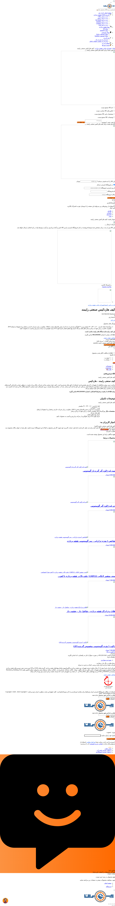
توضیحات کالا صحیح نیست (105, 117)
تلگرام (109, 211)
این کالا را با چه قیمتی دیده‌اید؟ (106, 181)
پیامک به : (106, 360)
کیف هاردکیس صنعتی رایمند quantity (104, 343)
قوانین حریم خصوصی (95, 744)
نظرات (109, 369)
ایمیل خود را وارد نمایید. (108, 735)
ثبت (114, 363)
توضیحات (108, 366)
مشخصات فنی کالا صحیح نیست (103, 114)
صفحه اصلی (107, 883)
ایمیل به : (106, 358)
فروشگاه (108, 886)
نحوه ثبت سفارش (106, 660)
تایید (108, 699)
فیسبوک (109, 214)
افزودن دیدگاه (104, 429)
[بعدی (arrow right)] (112, 905)
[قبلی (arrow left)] (114, 905)
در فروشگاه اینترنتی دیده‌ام (105, 185)
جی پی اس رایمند (110, 305)
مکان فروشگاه (110, 194)
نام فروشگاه (111, 191)
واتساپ (109, 213)
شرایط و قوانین (91, 742)
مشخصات (108, 368)
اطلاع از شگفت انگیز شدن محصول (102, 353)
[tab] (57, 366)
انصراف (112, 699)
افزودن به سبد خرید (109, 344)
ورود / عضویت (110, 739)
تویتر (110, 216)
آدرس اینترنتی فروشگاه (108, 188)
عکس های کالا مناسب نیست (104, 111)
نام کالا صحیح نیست (107, 107)
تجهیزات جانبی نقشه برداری (103, 48)
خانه (113, 48)
